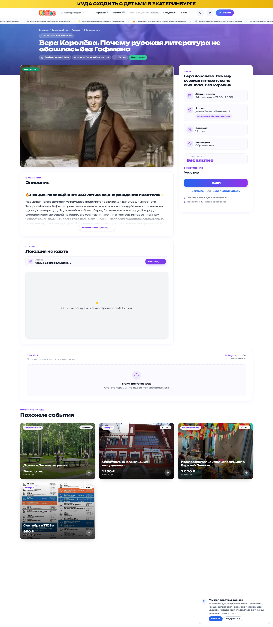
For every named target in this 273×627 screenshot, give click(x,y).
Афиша (101, 12)
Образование (92, 30)
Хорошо (215, 619)
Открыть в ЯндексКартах (213, 116)
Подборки (169, 12)
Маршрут (154, 261)
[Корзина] (209, 12)
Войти (227, 12)
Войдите (198, 191)
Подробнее (233, 619)
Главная (44, 30)
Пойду (215, 182)
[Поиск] (200, 12)
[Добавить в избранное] (168, 71)
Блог (184, 12)
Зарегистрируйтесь (226, 191)
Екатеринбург (60, 30)
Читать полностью (95, 227)
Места (119, 12)
